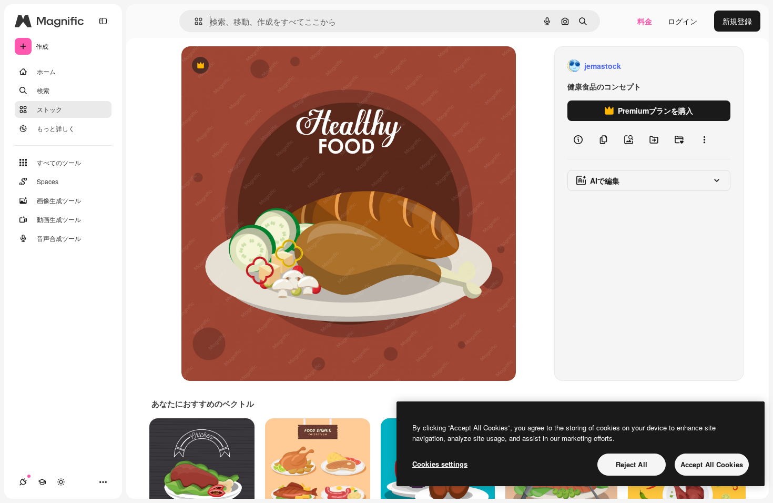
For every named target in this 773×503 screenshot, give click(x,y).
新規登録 (737, 21)
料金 (644, 21)
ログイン (682, 21)
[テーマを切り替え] (61, 482)
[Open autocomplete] (194, 21)
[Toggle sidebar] (103, 21)
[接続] (23, 482)
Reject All (631, 464)
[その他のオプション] (704, 139)
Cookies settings (439, 464)
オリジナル (253, 66)
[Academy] (42, 482)
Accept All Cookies (711, 464)
